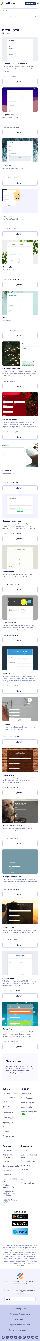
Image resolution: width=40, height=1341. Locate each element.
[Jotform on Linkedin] (11, 1337)
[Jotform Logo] (8, 3)
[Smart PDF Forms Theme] (20, 49)
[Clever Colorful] (20, 1014)
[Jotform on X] (7, 1337)
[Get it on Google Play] (20, 1216)
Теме (4, 25)
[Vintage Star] (20, 557)
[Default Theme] (20, 506)
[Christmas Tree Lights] (20, 353)
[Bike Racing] (20, 201)
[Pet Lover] (20, 811)
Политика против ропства (20, 1330)
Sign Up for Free (30, 3)
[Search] (4, 10)
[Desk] (20, 303)
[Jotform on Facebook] (3, 1337)
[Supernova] (20, 455)
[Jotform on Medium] (15, 1337)
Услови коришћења (20, 1309)
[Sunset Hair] (20, 912)
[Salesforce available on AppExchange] (20, 1231)
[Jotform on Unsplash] (36, 1337)
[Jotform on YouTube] (28, 1337)
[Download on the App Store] (20, 1223)
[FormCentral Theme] (20, 607)
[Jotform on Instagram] (32, 1337)
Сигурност (20, 1319)
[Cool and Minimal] (20, 861)
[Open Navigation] (38, 3)
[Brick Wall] (20, 760)
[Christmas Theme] (20, 404)
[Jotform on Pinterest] (24, 1337)
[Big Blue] (20, 658)
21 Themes (7, 33)
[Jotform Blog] (20, 1337)
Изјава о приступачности (20, 1325)
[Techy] (20, 709)
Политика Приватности (20, 1314)
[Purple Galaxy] (20, 99)
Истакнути (10, 30)
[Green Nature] (20, 252)
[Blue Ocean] (20, 150)
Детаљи (20, 81)
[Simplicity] (20, 963)
